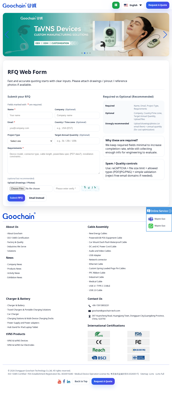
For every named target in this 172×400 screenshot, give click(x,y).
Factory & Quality (15, 242)
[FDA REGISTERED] (146, 334)
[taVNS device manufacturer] (86, 34)
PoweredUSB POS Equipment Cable (105, 237)
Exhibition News (14, 277)
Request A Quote (157, 5)
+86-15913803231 (100, 305)
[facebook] (64, 381)
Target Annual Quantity (72, 135)
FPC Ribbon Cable (97, 272)
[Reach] (107, 349)
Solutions (11, 250)
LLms (151, 373)
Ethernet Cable (96, 264)
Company (65, 109)
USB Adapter (95, 255)
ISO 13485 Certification (18, 237)
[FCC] (146, 342)
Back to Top (81, 381)
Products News (14, 268)
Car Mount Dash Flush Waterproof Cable (108, 242)
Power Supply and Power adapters (23, 322)
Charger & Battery (16, 305)
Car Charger (13, 314)
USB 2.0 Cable (95, 290)
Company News (14, 264)
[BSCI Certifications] (107, 357)
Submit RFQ (16, 198)
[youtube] (59, 381)
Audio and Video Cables (100, 250)
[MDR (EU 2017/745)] (146, 349)
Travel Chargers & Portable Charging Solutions (29, 309)
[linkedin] (69, 381)
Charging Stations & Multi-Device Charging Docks (30, 318)
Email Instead (36, 197)
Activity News (13, 273)
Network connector (98, 259)
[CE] (107, 342)
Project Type (14, 135)
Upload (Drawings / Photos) (21, 182)
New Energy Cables (98, 233)
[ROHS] (107, 334)
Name (11, 109)
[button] (82, 53)
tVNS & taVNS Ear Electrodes (20, 345)
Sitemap (144, 373)
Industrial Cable (96, 277)
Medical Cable (95, 281)
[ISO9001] (146, 357)
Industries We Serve (16, 246)
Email (11, 122)
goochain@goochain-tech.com (106, 310)
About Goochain (14, 233)
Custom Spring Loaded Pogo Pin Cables (107, 268)
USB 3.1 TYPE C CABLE (99, 285)
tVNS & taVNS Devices (17, 340)
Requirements (16, 148)
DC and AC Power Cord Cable (102, 246)
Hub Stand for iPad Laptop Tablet (22, 327)
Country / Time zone (70, 122)
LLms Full (160, 373)
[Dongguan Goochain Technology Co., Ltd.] (19, 5)
